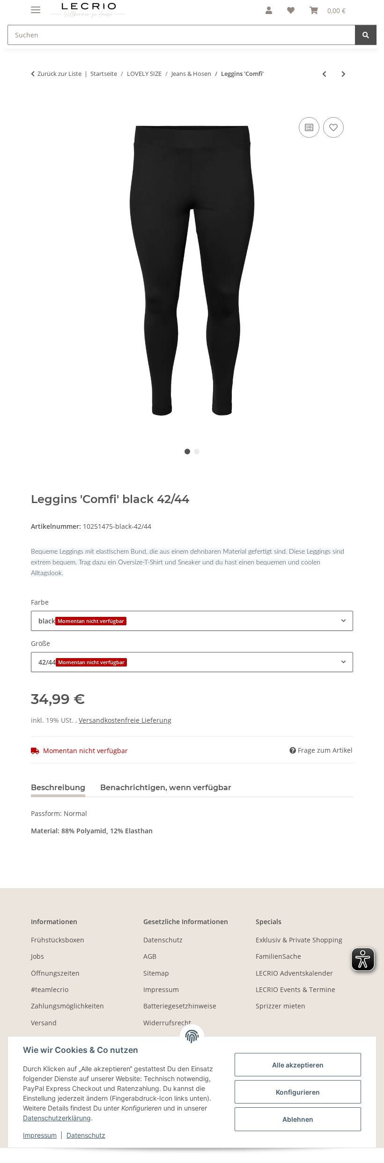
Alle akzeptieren (298, 1065)
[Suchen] (366, 35)
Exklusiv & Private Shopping (299, 939)
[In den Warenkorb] (38, 104)
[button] (269, 10)
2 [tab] (196, 451)
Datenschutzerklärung (57, 1118)
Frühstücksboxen (57, 939)
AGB (149, 956)
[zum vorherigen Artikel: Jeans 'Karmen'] (324, 74)
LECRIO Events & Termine (295, 989)
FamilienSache (278, 956)
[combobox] (192, 621)
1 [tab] (187, 451)
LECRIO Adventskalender (294, 973)
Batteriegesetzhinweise (179, 1005)
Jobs (37, 956)
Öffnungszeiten (55, 973)
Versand (44, 1022)
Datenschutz (85, 1135)
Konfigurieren (298, 1092)
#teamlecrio (49, 989)
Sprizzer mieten (280, 1005)
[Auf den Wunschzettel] (333, 127)
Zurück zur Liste (59, 73)
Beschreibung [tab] (58, 787)
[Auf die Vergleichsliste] (309, 127)
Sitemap (156, 973)
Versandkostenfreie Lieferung (125, 720)
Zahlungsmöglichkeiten (67, 1005)
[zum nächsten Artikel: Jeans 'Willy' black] (343, 74)
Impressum (40, 1135)
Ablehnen (297, 1119)
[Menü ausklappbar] (35, 6)
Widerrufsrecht (167, 1022)
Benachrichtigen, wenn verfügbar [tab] (165, 787)
